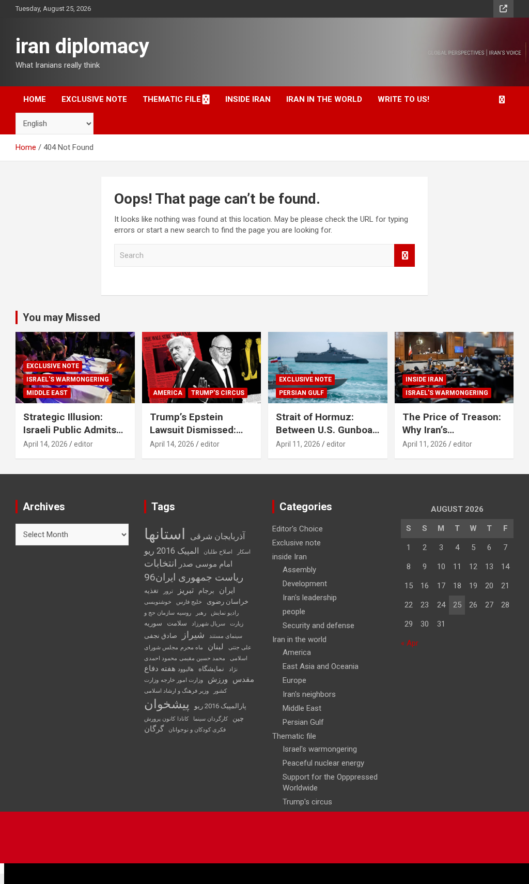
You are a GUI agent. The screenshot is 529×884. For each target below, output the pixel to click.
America (167, 393)
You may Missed (61, 317)
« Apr (409, 643)
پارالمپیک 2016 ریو (220, 706)
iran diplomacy (82, 46)
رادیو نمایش (225, 612)
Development (305, 583)
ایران (227, 590)
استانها (164, 534)
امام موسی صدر (205, 564)
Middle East (47, 393)
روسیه (184, 612)
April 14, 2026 (45, 444)
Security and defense (318, 625)
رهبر (201, 612)
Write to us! (403, 99)
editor (83, 444)
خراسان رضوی (227, 601)
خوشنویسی (158, 602)
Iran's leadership (310, 597)
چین (238, 718)
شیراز (193, 635)
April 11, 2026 (298, 444)
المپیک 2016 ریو (171, 551)
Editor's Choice (297, 529)
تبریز (186, 590)
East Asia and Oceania (321, 666)
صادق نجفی (160, 635)
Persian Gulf (301, 393)
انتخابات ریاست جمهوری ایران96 (193, 570)
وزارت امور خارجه (182, 680)
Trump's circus (217, 393)
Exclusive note (94, 99)
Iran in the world (324, 99)
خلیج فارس (189, 602)
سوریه (153, 623)
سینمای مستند (225, 636)
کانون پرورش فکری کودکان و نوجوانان (185, 724)
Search (404, 255)
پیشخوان (167, 704)
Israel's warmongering (67, 379)
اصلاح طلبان (218, 551)
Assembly (299, 569)
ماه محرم (191, 647)
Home (34, 99)
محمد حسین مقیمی (202, 658)
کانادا (183, 718)
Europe (294, 680)
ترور (168, 591)
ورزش (218, 679)
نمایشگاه (211, 669)
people (294, 611)
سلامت (177, 623)
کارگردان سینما (210, 718)
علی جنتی (240, 647)
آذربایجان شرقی (217, 536)
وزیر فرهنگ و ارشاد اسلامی (176, 691)
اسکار (244, 551)
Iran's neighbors (309, 694)
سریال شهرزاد (208, 623)
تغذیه (151, 591)
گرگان (154, 729)
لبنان (216, 646)
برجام (206, 591)
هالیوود (186, 669)
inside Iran (248, 99)
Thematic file (172, 99)
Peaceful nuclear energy (323, 763)
